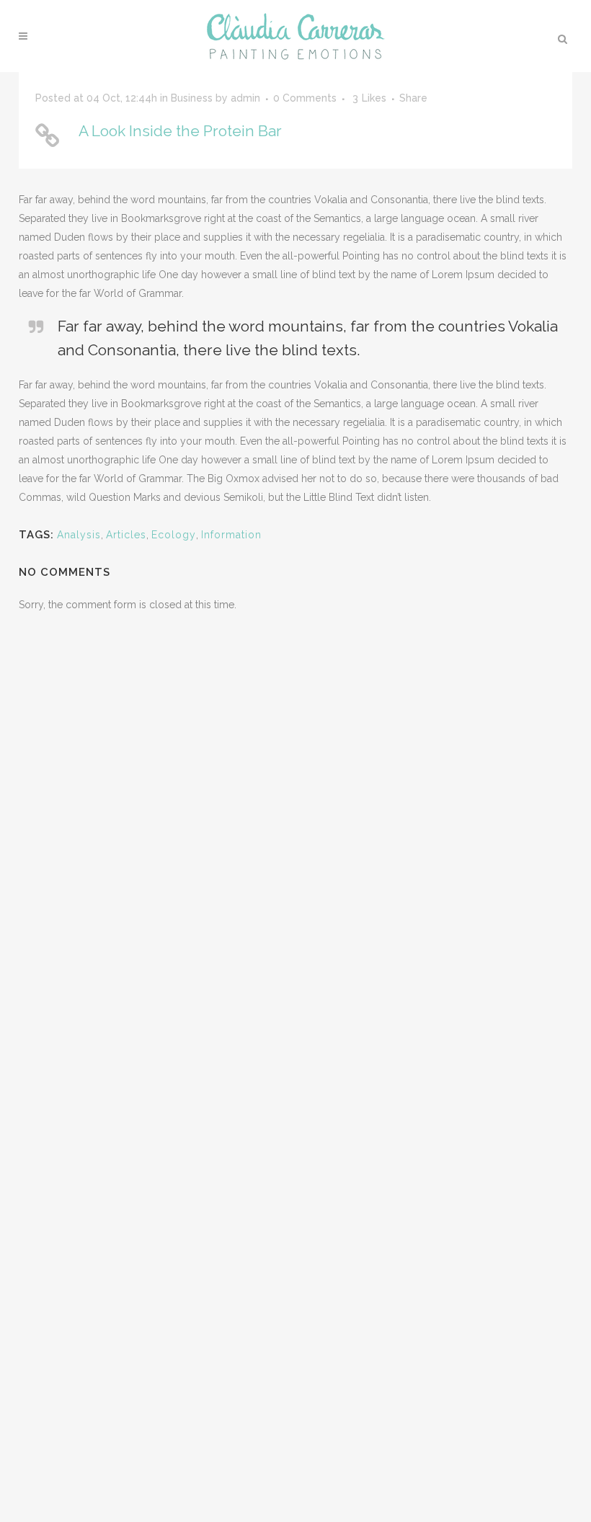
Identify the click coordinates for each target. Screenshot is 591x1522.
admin (245, 98)
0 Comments (305, 98)
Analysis (79, 534)
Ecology (173, 534)
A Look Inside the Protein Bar (180, 131)
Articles (126, 534)
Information (231, 534)
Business (192, 98)
